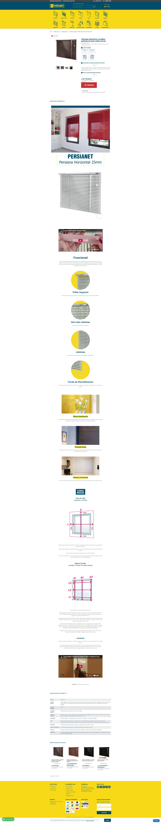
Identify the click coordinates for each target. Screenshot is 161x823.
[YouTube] (98, 787)
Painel (80, 18)
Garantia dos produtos (71, 792)
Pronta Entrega (105, 27)
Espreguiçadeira (80, 27)
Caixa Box (97, 18)
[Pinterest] (106, 787)
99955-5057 (107, 1)
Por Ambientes (89, 27)
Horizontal (55, 27)
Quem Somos (53, 790)
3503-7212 (98, 1)
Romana (72, 18)
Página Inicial (53, 786)
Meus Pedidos (107, 4)
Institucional (53, 784)
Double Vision (64, 18)
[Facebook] (103, 787)
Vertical (64, 27)
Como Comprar (69, 786)
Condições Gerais (69, 795)
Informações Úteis (70, 784)
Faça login (82, 3)
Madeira (105, 18)
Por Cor (97, 27)
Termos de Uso (69, 788)
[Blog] (109, 787)
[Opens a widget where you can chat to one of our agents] (156, 820)
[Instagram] (101, 787)
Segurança (68, 793)
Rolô (89, 18)
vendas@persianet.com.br (86, 791)
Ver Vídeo (55, 36)
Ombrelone (72, 27)
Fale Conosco (53, 788)
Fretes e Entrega (69, 790)
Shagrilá (56, 18)
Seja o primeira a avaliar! (85, 45)
